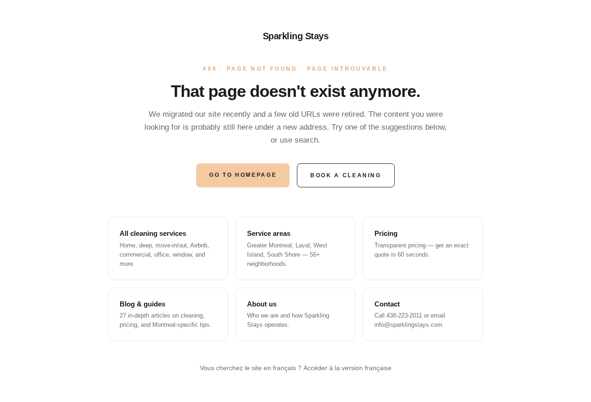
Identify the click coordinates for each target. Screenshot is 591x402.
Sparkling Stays (296, 36)
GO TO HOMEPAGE (243, 175)
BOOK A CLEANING (345, 175)
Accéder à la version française (347, 368)
